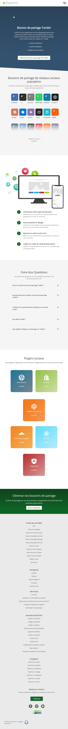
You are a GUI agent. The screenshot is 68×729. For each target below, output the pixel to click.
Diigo (22, 132)
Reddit (54, 117)
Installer (21, 386)
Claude (14, 117)
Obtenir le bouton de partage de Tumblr (34, 58)
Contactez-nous (34, 586)
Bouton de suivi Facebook (34, 552)
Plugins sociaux (34, 559)
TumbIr (13, 132)
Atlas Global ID (34, 648)
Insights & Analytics (34, 625)
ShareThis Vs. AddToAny (34, 668)
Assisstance (34, 562)
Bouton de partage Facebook (34, 536)
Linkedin (46, 103)
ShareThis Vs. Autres (34, 662)
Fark (54, 132)
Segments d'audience (34, 632)
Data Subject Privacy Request (34, 608)
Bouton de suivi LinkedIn (34, 556)
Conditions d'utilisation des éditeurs (34, 604)
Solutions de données (34, 618)
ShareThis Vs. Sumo (34, 682)
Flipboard (38, 132)
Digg (30, 132)
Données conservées (34, 635)
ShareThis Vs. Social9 (34, 678)
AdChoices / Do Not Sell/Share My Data (34, 598)
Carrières (34, 576)
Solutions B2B (34, 638)
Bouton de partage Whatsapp (34, 539)
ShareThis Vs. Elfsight (34, 672)
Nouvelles (34, 583)
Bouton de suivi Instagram (34, 549)
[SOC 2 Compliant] (26, 723)
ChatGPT (54, 103)
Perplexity (46, 117)
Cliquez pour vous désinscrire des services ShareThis (34, 601)
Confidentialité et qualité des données (34, 645)
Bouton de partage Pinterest (34, 542)
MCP (34, 526)
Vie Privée (34, 594)
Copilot (21, 117)
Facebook (14, 103)
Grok (38, 117)
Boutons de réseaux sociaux (34, 533)
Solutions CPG (34, 641)
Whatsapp (38, 103)
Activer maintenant (34, 508)
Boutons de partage (34, 529)
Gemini (30, 117)
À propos (34, 573)
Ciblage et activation (34, 622)
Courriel (30, 103)
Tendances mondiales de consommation (34, 651)
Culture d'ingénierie (34, 579)
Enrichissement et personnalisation (34, 628)
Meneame (46, 132)
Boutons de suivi (34, 546)
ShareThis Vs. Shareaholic (34, 675)
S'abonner (36, 699)
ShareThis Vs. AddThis (34, 665)
